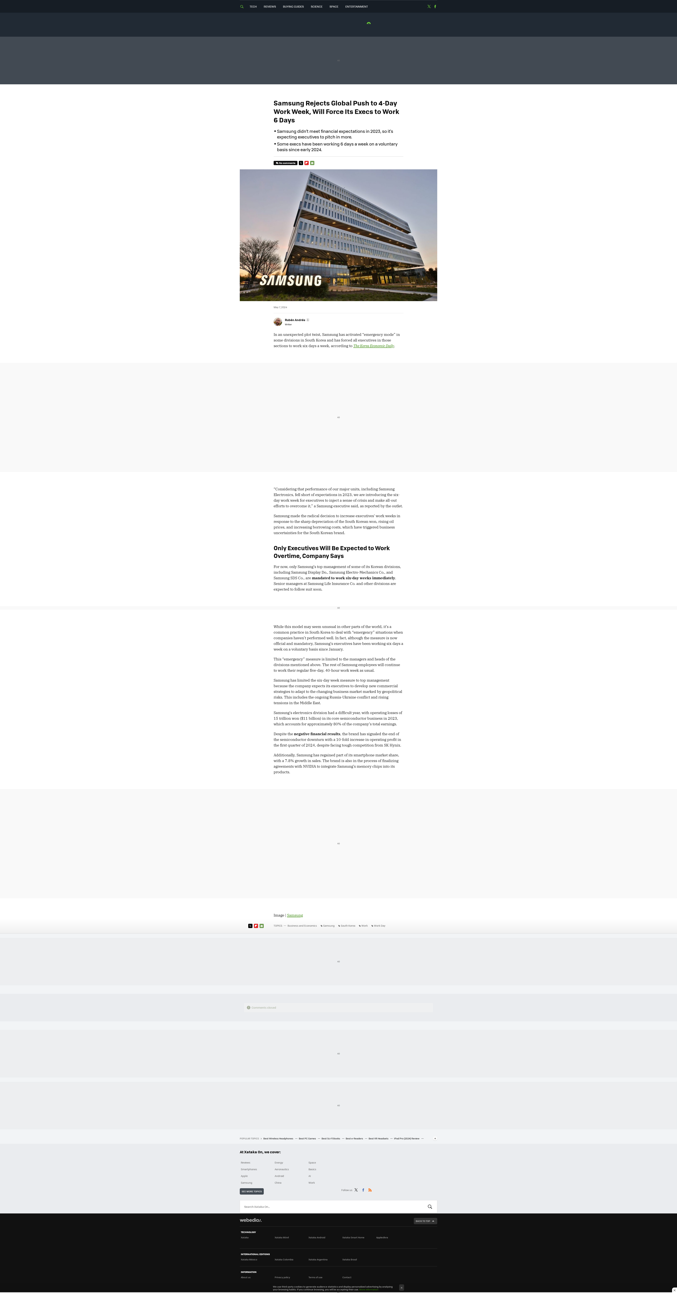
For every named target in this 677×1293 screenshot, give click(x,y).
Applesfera (382, 1237)
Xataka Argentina (318, 1259)
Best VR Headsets (379, 1138)
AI (310, 1176)
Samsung (295, 915)
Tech (253, 6)
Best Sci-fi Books (331, 1138)
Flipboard (306, 163)
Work (364, 925)
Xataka (245, 1237)
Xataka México (249, 1259)
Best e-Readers (355, 1138)
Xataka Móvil (282, 1237)
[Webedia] (251, 1220)
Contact (346, 1277)
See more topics (252, 1191)
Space (334, 6)
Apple (244, 1176)
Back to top (423, 1221)
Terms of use (315, 1277)
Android (279, 1176)
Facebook (435, 6)
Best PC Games (307, 1138)
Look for (430, 1207)
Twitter (429, 6)
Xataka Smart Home (353, 1237)
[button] (297, 320)
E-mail (312, 163)
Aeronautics (282, 1169)
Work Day (379, 925)
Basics (312, 1169)
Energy (279, 1162)
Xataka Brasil (349, 1259)
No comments (287, 163)
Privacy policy (282, 1277)
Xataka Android (317, 1237)
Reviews (270, 6)
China (278, 1182)
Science (316, 6)
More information (368, 1289)
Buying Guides (293, 6)
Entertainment (356, 6)
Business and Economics (302, 925)
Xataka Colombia (284, 1259)
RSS (370, 1189)
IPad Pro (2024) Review (407, 1138)
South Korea (348, 925)
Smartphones (249, 1169)
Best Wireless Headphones (278, 1138)
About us (246, 1277)
